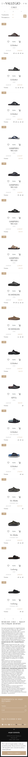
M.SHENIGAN (14, 295)
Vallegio (6, 724)
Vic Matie (14, 501)
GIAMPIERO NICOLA (14, 149)
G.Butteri (14, 45)
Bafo (25, 724)
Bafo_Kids (12, 724)
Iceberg (14, 569)
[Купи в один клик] (14, 42)
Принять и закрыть (14, 753)
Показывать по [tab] (5, 17)
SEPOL (14, 398)
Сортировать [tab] (5, 15)
